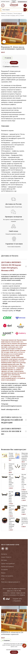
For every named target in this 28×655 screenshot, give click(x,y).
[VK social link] (6, 548)
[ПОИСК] (25, 9)
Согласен (14, 652)
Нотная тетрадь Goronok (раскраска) (12, 455)
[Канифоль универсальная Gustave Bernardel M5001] (17, 494)
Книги (22, 15)
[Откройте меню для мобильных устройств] (2, 5)
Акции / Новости (6, 557)
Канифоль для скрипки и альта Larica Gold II (11, 510)
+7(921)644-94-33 (13, 1)
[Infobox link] (14, 600)
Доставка (4, 560)
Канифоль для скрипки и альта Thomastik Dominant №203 (11, 523)
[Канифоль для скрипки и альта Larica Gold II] (5, 508)
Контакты (4, 554)
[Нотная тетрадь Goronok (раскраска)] (5, 456)
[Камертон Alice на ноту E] (17, 466)
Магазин (9, 13)
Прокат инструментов (7, 563)
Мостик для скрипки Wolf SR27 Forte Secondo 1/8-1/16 (24, 481)
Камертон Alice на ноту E (24, 465)
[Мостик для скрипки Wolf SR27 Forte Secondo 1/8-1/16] (17, 477)
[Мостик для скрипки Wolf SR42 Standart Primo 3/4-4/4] (5, 477)
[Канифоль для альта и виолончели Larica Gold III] (17, 520)
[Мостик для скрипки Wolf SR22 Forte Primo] (5, 494)
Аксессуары (17, 13)
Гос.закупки (4, 569)
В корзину (14, 62)
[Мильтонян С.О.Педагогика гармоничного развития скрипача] (17, 456)
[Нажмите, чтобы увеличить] (4, 41)
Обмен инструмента (7, 576)
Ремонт (3, 573)
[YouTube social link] (2, 548)
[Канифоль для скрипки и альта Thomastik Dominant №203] (5, 520)
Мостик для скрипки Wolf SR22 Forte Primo (11, 497)
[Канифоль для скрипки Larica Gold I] (17, 508)
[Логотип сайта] (14, 5)
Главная (3, 13)
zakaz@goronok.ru (22, 1)
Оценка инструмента (7, 566)
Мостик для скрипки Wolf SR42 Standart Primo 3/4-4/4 (11, 480)
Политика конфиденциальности (10, 582)
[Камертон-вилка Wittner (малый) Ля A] (5, 466)
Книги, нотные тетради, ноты (10, 15)
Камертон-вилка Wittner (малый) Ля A (12, 467)
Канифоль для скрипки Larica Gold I (24, 509)
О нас (2, 579)
